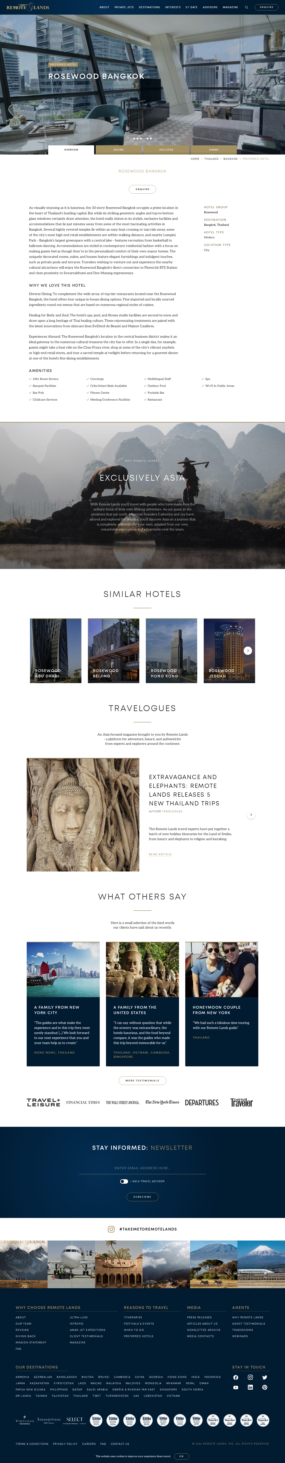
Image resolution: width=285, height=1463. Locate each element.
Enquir (266, 7)
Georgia (156, 1377)
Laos (82, 1383)
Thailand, (123, 1053)
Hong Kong (177, 1377)
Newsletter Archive (204, 1330)
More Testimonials (143, 1080)
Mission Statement (31, 1342)
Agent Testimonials (248, 1323)
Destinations (149, 7)
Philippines (59, 1389)
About (105, 7)
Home (195, 159)
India (195, 1377)
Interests (173, 7)
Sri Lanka (23, 1396)
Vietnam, (142, 1053)
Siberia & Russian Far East (133, 1389)
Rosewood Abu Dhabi (48, 673)
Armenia (22, 1377)
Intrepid (77, 1323)
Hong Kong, (46, 1053)
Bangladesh (67, 1377)
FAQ (18, 1349)
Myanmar (173, 1383)
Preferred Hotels (139, 1336)
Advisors (210, 7)
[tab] (71, 150)
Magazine (230, 7)
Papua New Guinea (31, 1389)
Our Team (24, 1323)
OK (181, 1456)
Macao (96, 1383)
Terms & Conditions (32, 1444)
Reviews (22, 1330)
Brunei (104, 1377)
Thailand (66, 1053)
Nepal (190, 1383)
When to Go (134, 1330)
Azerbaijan (43, 1377)
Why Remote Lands (248, 1317)
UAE (136, 1396)
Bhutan (88, 1377)
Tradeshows (242, 1330)
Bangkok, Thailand (216, 225)
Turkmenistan (117, 1396)
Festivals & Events (139, 1323)
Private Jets (124, 7)
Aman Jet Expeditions (88, 1330)
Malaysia (113, 1383)
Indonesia (212, 1377)
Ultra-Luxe (79, 1317)
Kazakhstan (39, 1383)
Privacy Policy (65, 1444)
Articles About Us (202, 1323)
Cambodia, (161, 1053)
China (140, 1377)
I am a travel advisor (148, 1181)
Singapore (123, 1057)
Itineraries (133, 1317)
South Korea (192, 1389)
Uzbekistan (153, 1396)
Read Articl (160, 854)
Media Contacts (200, 1336)
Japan (20, 1383)
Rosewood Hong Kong (164, 673)
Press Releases (199, 1317)
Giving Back (26, 1336)
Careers (89, 1444)
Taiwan (41, 1396)
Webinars (240, 1336)
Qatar (77, 1389)
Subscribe (142, 1197)
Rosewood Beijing (106, 673)
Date (192, 7)
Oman (204, 1383)
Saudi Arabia (97, 1389)
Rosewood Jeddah (222, 673)
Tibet (97, 1396)
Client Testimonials (86, 1336)
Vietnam (173, 1396)
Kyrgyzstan (64, 1383)
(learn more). (164, 1456)
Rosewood (211, 212)
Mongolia (153, 1383)
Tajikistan (60, 1396)
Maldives (133, 1383)
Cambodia (122, 1377)
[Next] (248, 651)
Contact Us (120, 1444)
